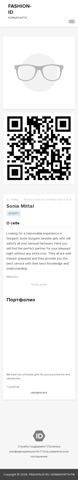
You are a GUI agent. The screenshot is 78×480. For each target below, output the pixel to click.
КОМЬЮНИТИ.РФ (63, 474)
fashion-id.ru (39, 474)
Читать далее (39, 284)
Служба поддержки (31, 446)
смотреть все (39, 392)
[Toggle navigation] (72, 21)
